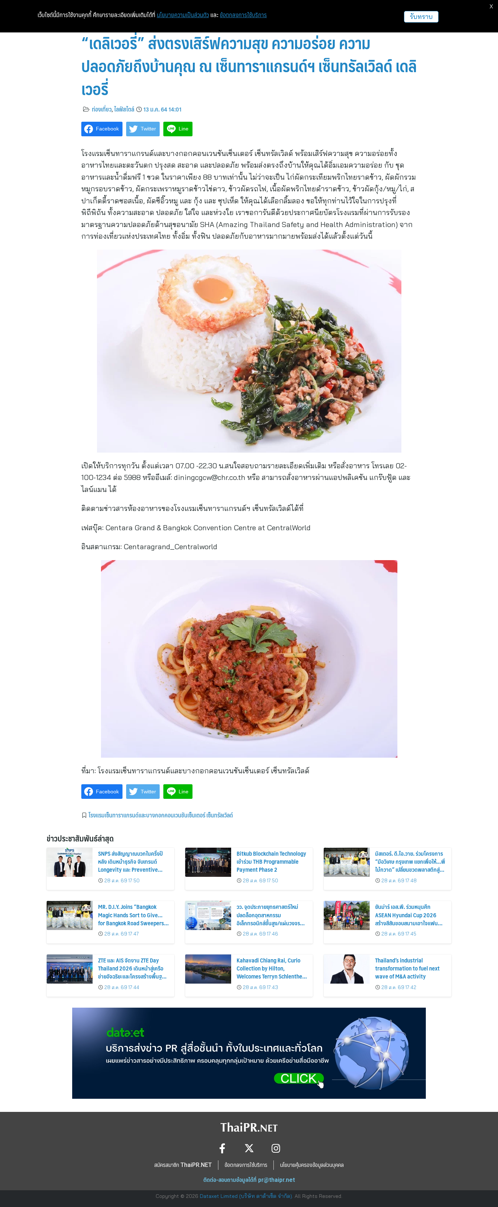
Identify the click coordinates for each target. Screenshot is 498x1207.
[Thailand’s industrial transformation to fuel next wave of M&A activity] (347, 969)
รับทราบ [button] (421, 16)
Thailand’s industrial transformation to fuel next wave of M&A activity (407, 968)
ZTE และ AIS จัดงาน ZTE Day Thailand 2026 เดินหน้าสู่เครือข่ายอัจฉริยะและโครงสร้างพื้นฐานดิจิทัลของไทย (133, 972)
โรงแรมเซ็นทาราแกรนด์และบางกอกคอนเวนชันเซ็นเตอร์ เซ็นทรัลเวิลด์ (161, 815)
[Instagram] (276, 1148)
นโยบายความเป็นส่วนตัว (183, 15)
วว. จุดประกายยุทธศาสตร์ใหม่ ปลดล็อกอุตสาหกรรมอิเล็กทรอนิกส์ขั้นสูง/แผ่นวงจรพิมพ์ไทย (268, 919)
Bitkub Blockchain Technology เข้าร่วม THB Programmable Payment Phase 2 (271, 861)
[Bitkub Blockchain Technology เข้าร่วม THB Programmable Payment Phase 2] (208, 862)
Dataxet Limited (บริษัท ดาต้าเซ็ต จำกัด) (246, 1196)
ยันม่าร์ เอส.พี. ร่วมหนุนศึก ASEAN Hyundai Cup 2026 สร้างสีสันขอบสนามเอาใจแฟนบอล (406, 919)
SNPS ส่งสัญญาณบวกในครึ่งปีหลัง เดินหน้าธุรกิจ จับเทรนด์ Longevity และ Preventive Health (130, 865)
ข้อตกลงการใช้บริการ (243, 15)
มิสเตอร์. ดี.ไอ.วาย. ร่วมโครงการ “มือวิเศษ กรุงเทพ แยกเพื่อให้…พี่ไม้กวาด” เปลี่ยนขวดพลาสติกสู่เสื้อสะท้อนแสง (410, 865)
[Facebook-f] (222, 1148)
